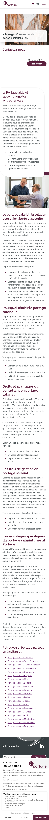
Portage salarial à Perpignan (21, 726)
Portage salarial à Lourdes (20, 694)
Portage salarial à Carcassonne (22, 708)
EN (37, 4)
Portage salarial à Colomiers (21, 672)
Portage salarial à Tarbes (19, 701)
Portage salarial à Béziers (19, 683)
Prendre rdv (36, 64)
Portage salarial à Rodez (19, 697)
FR (33, 4)
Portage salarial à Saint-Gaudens (23, 661)
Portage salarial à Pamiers (20, 690)
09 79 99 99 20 (35, 59)
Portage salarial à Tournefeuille (22, 668)
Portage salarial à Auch (18, 704)
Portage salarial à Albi (18, 715)
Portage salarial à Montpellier (21, 722)
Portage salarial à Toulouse (20, 657)
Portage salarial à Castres (19, 712)
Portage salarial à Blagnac (20, 675)
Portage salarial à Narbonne (20, 686)
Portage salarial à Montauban (21, 719)
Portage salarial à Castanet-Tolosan (24, 665)
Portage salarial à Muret (19, 679)
